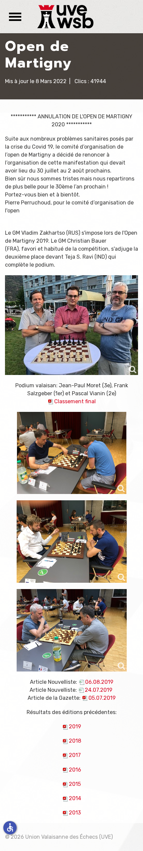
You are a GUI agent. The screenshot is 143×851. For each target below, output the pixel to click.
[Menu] (13, 16)
